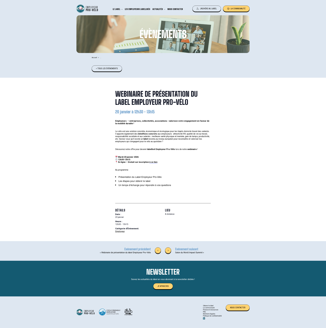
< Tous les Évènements (107, 68)
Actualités (157, 9)
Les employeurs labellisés (137, 9)
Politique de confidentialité (212, 316)
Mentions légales (209, 314)
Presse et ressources (210, 310)
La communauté (237, 8)
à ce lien (153, 162)
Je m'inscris (163, 286)
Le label (116, 9)
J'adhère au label (208, 8)
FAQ (204, 312)
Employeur (120, 231)
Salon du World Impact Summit (189, 252)
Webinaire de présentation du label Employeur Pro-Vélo (125, 252)
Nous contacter (175, 9)
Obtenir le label (208, 306)
